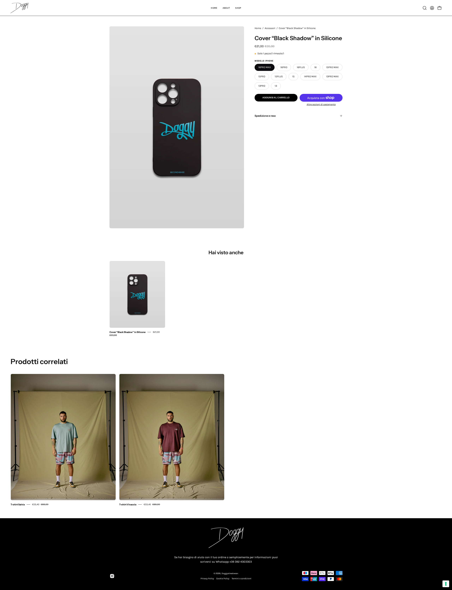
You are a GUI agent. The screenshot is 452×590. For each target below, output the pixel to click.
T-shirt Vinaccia (127, 504)
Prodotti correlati (39, 361)
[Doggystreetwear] (19, 8)
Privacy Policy (207, 578)
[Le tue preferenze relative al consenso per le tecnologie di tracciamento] (445, 583)
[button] (424, 8)
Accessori (270, 28)
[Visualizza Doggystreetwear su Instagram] (112, 576)
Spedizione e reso (265, 115)
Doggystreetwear (230, 573)
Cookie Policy (222, 578)
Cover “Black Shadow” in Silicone (127, 332)
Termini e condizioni (241, 578)
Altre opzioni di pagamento (321, 104)
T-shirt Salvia (18, 504)
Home (258, 28)
